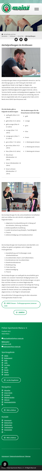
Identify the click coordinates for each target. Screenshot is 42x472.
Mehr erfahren (11, 410)
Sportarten (5, 36)
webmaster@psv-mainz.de (11, 347)
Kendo (6, 372)
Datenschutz (8, 423)
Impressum (8, 420)
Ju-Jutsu (7, 365)
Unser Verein (8, 393)
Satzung (6, 400)
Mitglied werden (9, 397)
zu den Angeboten (12, 380)
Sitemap (27, 456)
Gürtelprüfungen (30, 36)
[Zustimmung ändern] (5, 464)
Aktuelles (7, 390)
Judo (6, 367)
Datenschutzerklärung (17, 456)
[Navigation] (36, 9)
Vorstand (7, 395)
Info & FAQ (20, 36)
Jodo (6, 363)
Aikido (6, 356)
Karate (6, 370)
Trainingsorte (8, 427)
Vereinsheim (8, 430)
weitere (6, 375)
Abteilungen (8, 425)
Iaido (5, 360)
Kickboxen (12, 36)
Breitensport (8, 358)
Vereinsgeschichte (10, 402)
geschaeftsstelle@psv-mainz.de (13, 338)
